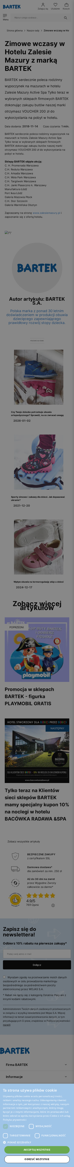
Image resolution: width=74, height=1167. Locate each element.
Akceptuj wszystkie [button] (37, 1149)
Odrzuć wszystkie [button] (36, 1159)
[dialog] (37, 583)
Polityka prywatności (14, 1119)
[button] (37, 1142)
